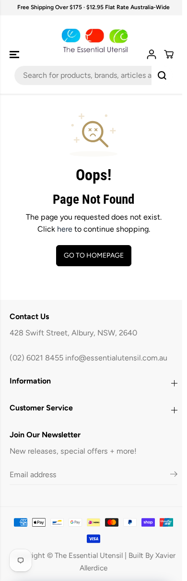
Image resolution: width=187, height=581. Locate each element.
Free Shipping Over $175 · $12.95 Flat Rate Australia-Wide (91, 7)
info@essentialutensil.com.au (116, 357)
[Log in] (146, 54)
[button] (15, 54)
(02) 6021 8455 (36, 357)
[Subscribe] (169, 476)
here (62, 229)
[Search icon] (157, 75)
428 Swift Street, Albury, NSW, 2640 (73, 332)
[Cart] (164, 54)
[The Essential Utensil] (91, 40)
